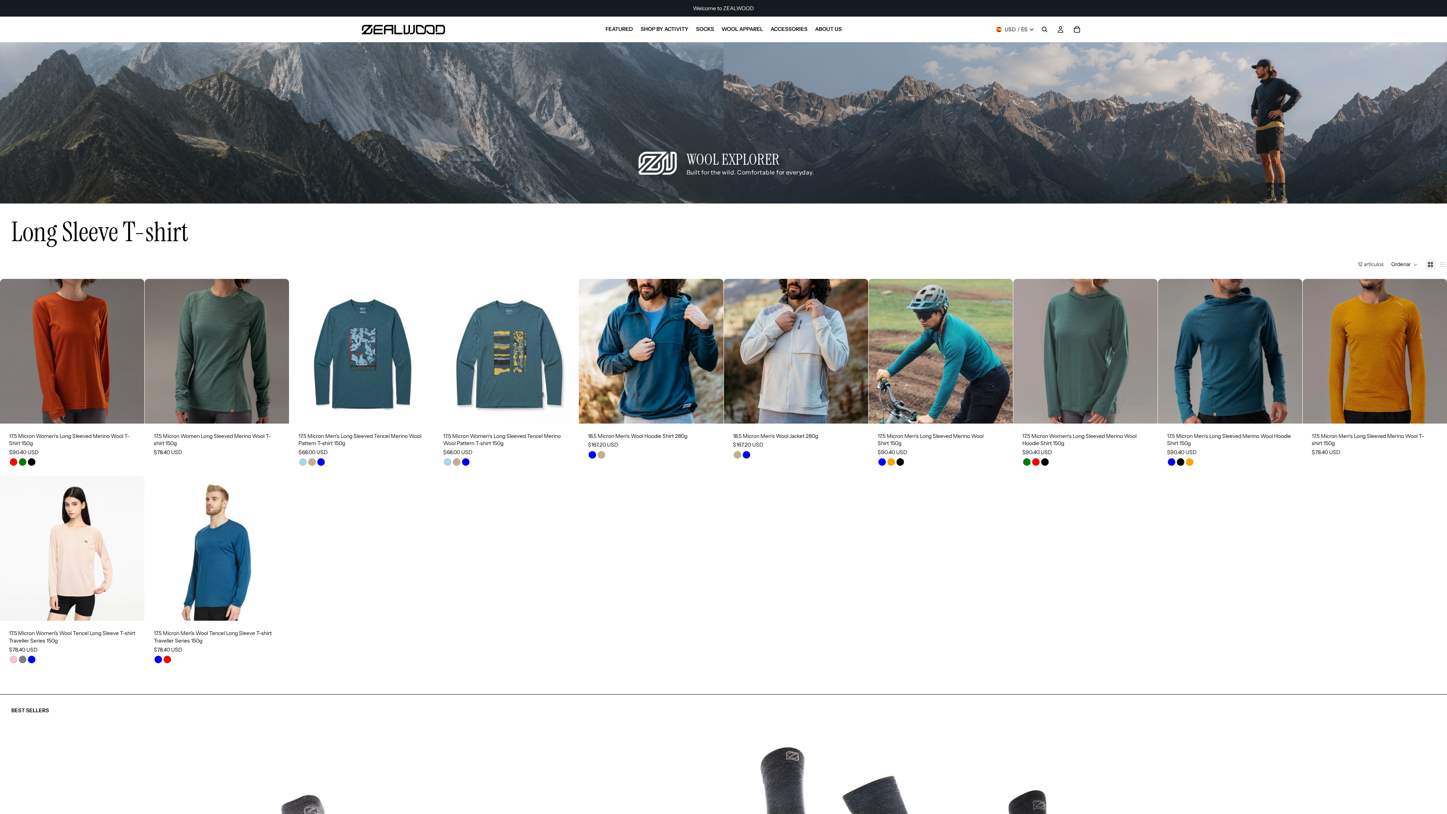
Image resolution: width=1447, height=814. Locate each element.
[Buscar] (1044, 29)
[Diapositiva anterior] (11, 351)
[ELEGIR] (132, 412)
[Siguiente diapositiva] (133, 351)
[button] (1404, 264)
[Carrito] (1077, 29)
